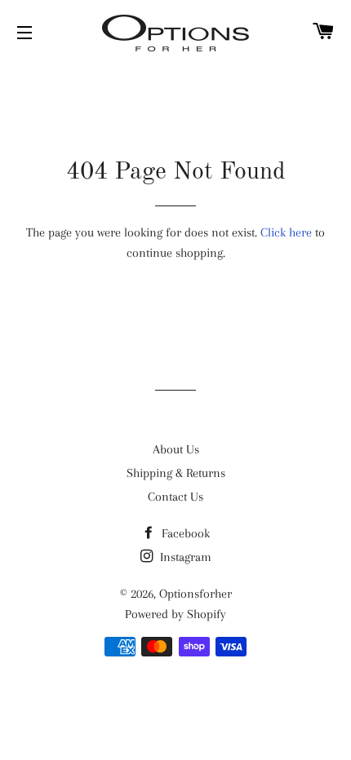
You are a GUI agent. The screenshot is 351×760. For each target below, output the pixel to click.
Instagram (184, 557)
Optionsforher (195, 593)
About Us (176, 449)
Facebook (184, 533)
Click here (286, 232)
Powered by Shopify (175, 614)
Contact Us (175, 496)
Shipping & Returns (176, 473)
